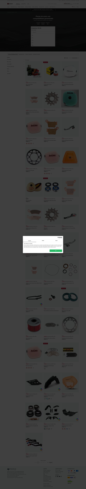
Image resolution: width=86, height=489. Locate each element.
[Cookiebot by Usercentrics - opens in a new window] (58, 237)
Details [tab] (43, 240)
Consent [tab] (29, 240)
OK (55, 250)
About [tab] (56, 240)
